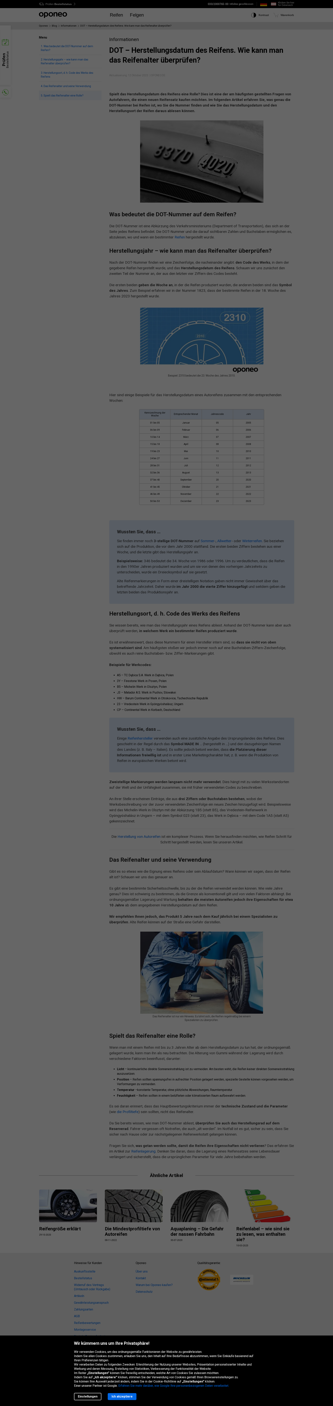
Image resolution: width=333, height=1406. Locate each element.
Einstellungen (88, 1396)
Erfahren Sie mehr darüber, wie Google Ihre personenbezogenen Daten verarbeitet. (173, 1386)
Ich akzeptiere (122, 1396)
